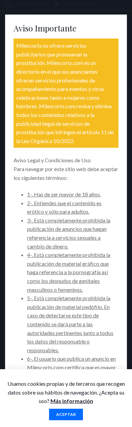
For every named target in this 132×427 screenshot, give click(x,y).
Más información (71, 401)
